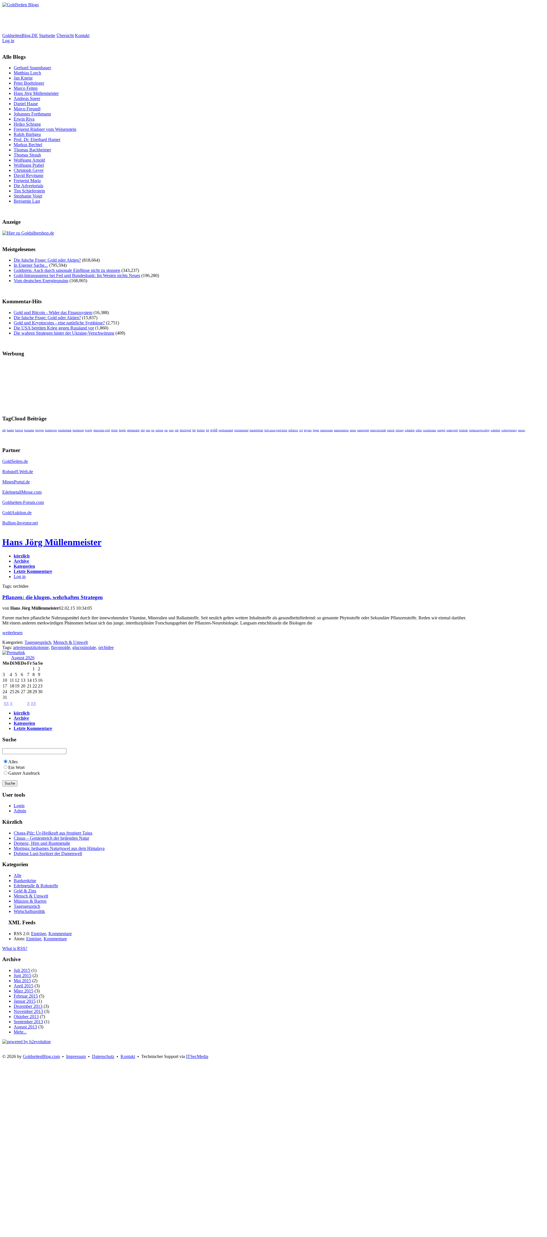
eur (166, 430)
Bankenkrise (25, 880)
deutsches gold (101, 430)
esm (148, 430)
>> (33, 703)
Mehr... (20, 1032)
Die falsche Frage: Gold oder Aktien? (47, 260)
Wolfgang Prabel (29, 165)
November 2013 (28, 1011)
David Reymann (28, 175)
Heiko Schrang (27, 124)
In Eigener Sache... (31, 265)
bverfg (88, 430)
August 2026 (22, 657)
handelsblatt (256, 430)
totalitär (463, 430)
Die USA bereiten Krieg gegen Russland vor (54, 327)
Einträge (38, 933)
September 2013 (28, 1021)
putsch (391, 430)
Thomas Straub (27, 154)
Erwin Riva (24, 119)
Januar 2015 (25, 1001)
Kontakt (82, 35)
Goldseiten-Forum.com (23, 502)
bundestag (78, 430)
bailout (19, 430)
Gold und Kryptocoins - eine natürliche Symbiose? (59, 322)
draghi (122, 430)
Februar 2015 (26, 996)
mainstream (326, 430)
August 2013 (25, 1026)
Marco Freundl (27, 108)
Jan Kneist (23, 78)
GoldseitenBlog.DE (20, 35)
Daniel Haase (26, 103)
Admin (20, 810)
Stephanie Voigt (28, 196)
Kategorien (24, 566)
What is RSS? (14, 948)
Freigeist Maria (27, 180)
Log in (8, 40)
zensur (521, 430)
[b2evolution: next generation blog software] (26, 1041)
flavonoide (60, 647)
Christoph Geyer (29, 170)
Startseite (47, 35)
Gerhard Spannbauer (32, 67)
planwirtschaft (378, 430)
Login (19, 805)
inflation (293, 430)
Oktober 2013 (26, 1016)
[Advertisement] (106, 20)
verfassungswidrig (479, 430)
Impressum (76, 1056)
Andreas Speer (27, 98)
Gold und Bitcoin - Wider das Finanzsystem (53, 312)
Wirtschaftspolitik (29, 911)
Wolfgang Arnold (29, 160)
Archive (21, 561)
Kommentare (60, 933)
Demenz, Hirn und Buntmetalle (42, 843)
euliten (159, 430)
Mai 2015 (22, 980)
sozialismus (429, 430)
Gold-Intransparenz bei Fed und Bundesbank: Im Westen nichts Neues (77, 275)
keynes (308, 430)
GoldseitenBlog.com (41, 1056)
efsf (143, 430)
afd (4, 430)
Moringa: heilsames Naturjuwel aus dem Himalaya (59, 848)
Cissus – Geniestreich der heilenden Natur (51, 838)
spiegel (441, 430)
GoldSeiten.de (15, 461)
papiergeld (363, 430)
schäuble (410, 430)
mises (353, 430)
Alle (17, 875)
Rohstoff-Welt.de (17, 471)
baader (10, 430)
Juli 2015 (22, 970)
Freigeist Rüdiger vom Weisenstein (45, 129)
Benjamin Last (27, 201)
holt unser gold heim (275, 430)
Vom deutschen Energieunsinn (41, 280)
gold (213, 430)
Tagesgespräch (38, 642)
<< (6, 703)
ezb (177, 430)
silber (419, 430)
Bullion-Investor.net (20, 522)
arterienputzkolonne (31, 647)
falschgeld (185, 430)
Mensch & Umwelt (70, 642)
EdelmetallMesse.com (22, 492)
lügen (316, 430)
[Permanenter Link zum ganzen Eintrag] (13, 652)
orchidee (106, 647)
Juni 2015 (22, 975)
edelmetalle (133, 430)
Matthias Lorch (27, 72)
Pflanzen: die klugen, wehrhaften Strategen (52, 597)
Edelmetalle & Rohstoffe (36, 885)
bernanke (29, 430)
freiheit (201, 430)
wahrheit (495, 430)
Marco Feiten (26, 88)
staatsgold (452, 430)
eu (152, 430)
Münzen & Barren (30, 901)
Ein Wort (16, 767)
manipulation (341, 430)
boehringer (51, 430)
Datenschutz (103, 1056)
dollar (114, 430)
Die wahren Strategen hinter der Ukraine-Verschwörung (64, 333)
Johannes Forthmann (32, 113)
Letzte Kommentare (33, 571)
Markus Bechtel (28, 144)
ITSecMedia (197, 1056)
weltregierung (509, 430)
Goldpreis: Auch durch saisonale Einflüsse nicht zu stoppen (67, 270)
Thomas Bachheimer (32, 149)
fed (194, 430)
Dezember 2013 (28, 1006)
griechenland (241, 430)
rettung (400, 430)
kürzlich (22, 556)
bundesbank (65, 430)
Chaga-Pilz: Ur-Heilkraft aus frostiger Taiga (53, 833)
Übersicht (65, 35)
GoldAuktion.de (17, 512)
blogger (39, 430)
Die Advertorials (28, 185)
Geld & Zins (25, 890)
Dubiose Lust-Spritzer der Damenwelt (48, 853)
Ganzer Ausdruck (24, 773)
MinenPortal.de (16, 481)
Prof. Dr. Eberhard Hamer (37, 139)
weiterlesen (12, 632)
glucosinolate (84, 647)
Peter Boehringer (29, 83)
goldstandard (226, 430)
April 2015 (23, 985)
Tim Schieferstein (29, 190)
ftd (207, 430)
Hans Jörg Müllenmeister (36, 93)
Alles (13, 761)
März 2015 (23, 990)
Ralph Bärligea (27, 134)
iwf (301, 430)
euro (171, 430)
